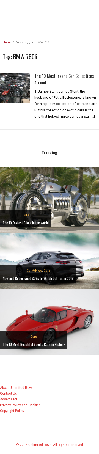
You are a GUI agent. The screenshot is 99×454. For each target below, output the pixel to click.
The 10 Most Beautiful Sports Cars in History (34, 344)
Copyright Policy (12, 411)
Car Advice (34, 271)
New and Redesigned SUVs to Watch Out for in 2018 (38, 278)
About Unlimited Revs (16, 388)
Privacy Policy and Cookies (20, 405)
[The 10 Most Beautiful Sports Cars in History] (49, 321)
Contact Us (8, 393)
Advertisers (9, 399)
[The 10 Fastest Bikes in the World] (49, 200)
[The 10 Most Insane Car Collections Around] (15, 87)
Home (7, 42)
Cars (26, 215)
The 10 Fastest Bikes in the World (26, 222)
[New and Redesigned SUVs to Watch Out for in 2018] (49, 260)
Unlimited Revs (49, 9)
